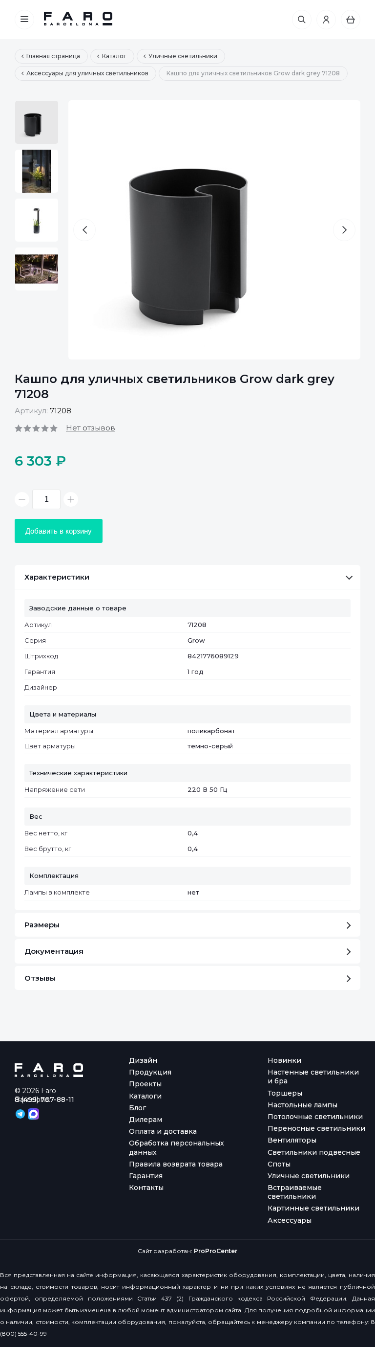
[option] (37, 122)
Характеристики (56, 577)
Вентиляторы (292, 1140)
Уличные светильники (309, 1175)
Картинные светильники (313, 1208)
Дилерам (145, 1119)
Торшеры (285, 1093)
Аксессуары (290, 1220)
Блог (137, 1107)
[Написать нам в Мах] (33, 1113)
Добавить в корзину (58, 531)
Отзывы (40, 978)
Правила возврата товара (176, 1164)
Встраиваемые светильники (295, 1192)
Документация (53, 951)
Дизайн (143, 1060)
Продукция (150, 1072)
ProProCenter (215, 1251)
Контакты (146, 1187)
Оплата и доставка (163, 1131)
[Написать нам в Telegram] (21, 1113)
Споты (279, 1164)
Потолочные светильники (315, 1116)
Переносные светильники (316, 1128)
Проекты (145, 1083)
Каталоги (145, 1096)
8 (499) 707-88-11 (44, 1099)
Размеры (42, 924)
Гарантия (146, 1175)
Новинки (284, 1060)
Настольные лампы (302, 1104)
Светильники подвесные (314, 1152)
